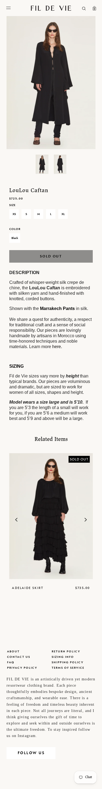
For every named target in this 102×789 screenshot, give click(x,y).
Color (14, 229)
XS (14, 214)
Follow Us (31, 753)
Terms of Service (68, 667)
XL (63, 214)
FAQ (10, 662)
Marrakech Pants (57, 308)
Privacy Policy (22, 667)
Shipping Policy (68, 662)
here (56, 346)
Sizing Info (63, 656)
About (13, 651)
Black (14, 238)
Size (12, 205)
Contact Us (18, 656)
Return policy (66, 651)
